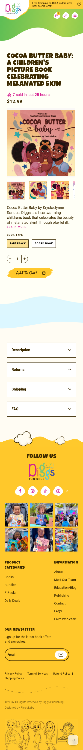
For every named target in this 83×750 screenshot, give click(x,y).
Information (66, 562)
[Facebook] (20, 491)
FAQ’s (58, 611)
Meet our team (65, 579)
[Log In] (65, 15)
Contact (60, 603)
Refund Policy (61, 673)
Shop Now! (45, 6)
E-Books (10, 592)
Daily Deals (12, 600)
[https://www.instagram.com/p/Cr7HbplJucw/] (16, 515)
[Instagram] (33, 491)
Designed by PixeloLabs (19, 707)
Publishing (61, 595)
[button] (56, 15)
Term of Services (37, 673)
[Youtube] (58, 491)
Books (9, 577)
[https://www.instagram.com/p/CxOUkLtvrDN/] (16, 540)
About (58, 571)
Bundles (10, 584)
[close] (79, 4)
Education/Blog (65, 587)
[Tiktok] (45, 491)
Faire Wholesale (65, 619)
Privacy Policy (14, 673)
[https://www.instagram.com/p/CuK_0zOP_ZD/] (41, 540)
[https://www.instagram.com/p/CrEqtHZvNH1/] (41, 515)
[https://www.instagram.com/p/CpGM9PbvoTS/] (66, 540)
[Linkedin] (67, 491)
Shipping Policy (14, 678)
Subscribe (61, 655)
